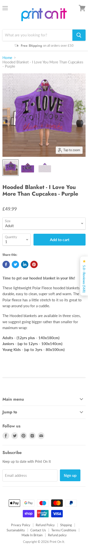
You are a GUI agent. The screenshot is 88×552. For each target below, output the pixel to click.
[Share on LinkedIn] (24, 264)
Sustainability (16, 530)
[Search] (79, 35)
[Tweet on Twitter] (15, 264)
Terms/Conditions (63, 530)
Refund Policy (45, 525)
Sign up (70, 475)
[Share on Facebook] (6, 264)
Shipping (66, 525)
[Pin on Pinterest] (34, 264)
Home (7, 58)
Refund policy (57, 535)
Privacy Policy (20, 525)
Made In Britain (32, 535)
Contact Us (38, 530)
